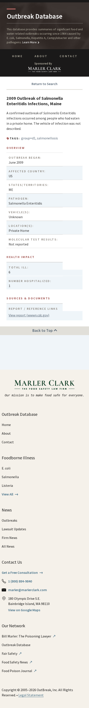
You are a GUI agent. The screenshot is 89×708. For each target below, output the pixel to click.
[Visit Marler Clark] (44, 385)
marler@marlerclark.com (27, 590)
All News (8, 546)
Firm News (9, 537)
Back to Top (43, 330)
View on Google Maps (24, 610)
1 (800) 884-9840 (20, 581)
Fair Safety (12, 653)
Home (17, 56)
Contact (69, 56)
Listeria (7, 485)
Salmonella (10, 477)
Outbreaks (9, 520)
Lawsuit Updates (14, 529)
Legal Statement (31, 695)
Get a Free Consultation (22, 572)
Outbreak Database (16, 645)
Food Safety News (17, 662)
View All (10, 494)
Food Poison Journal (19, 671)
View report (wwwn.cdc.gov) (29, 315)
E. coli (6, 468)
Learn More (29, 42)
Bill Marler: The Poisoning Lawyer (29, 636)
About (41, 56)
